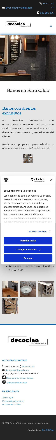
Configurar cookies (26, 249)
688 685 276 (47, 13)
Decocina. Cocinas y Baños (19, 378)
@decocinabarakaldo (17, 383)
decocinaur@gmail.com (19, 8)
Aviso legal (7, 397)
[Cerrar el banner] (51, 180)
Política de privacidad (12, 401)
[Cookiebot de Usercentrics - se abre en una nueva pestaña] (32, 180)
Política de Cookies (11, 404)
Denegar (28, 258)
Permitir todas (28, 240)
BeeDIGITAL (48, 430)
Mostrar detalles (38, 231)
